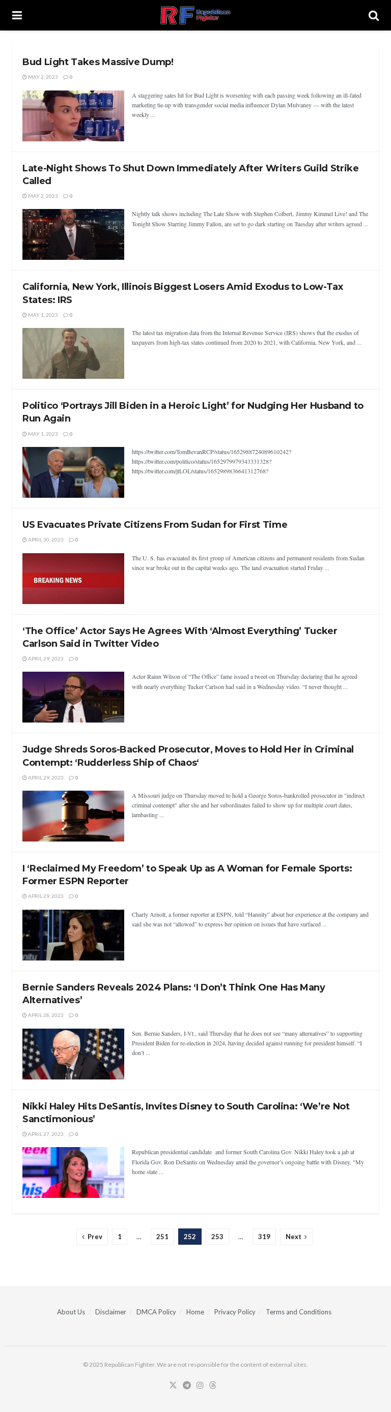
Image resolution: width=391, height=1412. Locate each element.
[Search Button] (374, 15)
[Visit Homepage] (195, 15)
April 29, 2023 (45, 658)
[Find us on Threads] (212, 1385)
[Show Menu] (17, 15)
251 (162, 1237)
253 (217, 1237)
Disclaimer (110, 1312)
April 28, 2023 (45, 1015)
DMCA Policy (156, 1312)
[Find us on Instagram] (200, 1385)
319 (264, 1237)
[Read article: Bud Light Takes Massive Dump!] (73, 116)
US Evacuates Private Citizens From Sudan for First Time (154, 524)
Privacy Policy (235, 1312)
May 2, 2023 (42, 77)
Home (195, 1312)
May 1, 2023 (42, 315)
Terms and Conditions (298, 1312)
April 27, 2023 (45, 1134)
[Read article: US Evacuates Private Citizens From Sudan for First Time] (73, 578)
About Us (71, 1312)
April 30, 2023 (45, 539)
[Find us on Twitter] (173, 1385)
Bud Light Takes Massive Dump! (98, 62)
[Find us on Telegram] (187, 1385)
